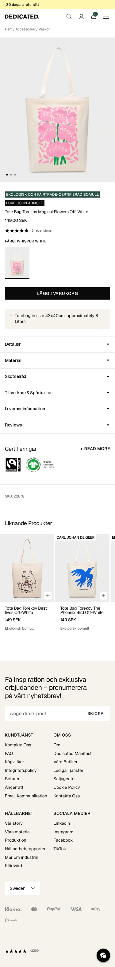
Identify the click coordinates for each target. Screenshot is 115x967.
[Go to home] (22, 16)
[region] (57, 585)
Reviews (13, 425)
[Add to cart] (48, 595)
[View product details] (27, 616)
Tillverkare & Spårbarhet (29, 392)
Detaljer (13, 344)
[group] (27, 585)
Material (13, 360)
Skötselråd (15, 376)
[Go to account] (81, 16)
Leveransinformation (25, 408)
